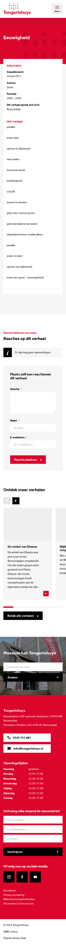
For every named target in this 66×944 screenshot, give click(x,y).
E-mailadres (18, 437)
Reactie (16, 389)
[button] (15, 500)
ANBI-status (10, 931)
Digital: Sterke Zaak (14, 938)
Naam (14, 420)
